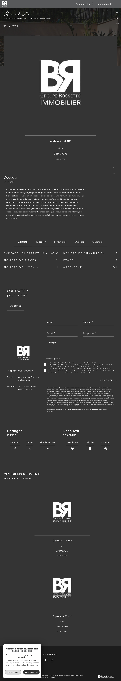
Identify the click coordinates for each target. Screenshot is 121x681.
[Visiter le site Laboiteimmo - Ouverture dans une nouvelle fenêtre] (106, 676)
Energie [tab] (79, 241)
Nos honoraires (43, 675)
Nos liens (79, 675)
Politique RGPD (43, 677)
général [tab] (23, 241)
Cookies (52, 677)
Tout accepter (31, 672)
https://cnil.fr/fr (64, 398)
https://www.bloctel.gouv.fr (63, 404)
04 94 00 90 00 (25, 371)
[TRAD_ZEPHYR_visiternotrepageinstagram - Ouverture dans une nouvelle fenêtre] (52, 660)
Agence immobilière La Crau (15, 18)
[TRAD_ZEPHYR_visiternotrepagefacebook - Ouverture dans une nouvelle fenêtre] (45, 660)
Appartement (45, 18)
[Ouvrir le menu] (117, 4)
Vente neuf (33, 18)
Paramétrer (13, 672)
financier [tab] (60, 241)
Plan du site (53, 675)
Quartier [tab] (97, 241)
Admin (72, 675)
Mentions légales (63, 675)
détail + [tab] (41, 241)
